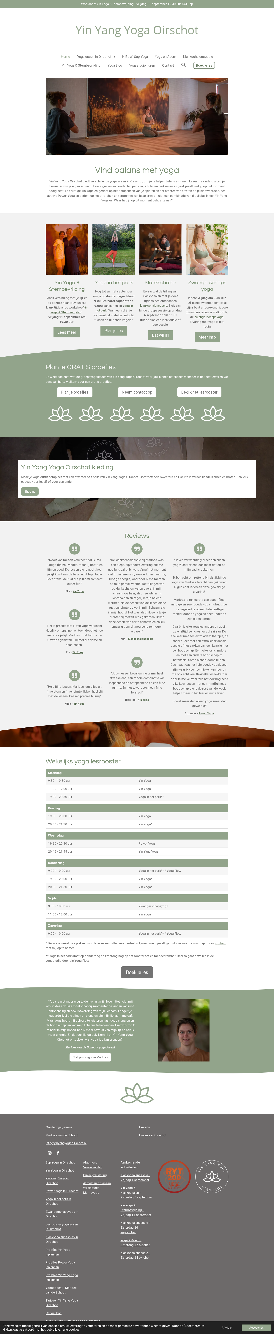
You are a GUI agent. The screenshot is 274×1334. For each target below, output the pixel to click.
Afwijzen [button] (227, 1327)
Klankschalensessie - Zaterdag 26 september (135, 1227)
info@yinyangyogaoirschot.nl (66, 1143)
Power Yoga (206, 713)
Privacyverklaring (95, 1175)
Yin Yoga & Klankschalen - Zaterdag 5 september (136, 1192)
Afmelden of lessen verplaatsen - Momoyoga (97, 1187)
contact (220, 943)
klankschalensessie (153, 305)
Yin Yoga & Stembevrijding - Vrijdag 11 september (136, 1210)
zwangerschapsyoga (208, 317)
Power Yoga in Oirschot (62, 1191)
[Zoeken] (183, 65)
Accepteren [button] (256, 1327)
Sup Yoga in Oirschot (60, 1162)
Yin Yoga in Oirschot (60, 1170)
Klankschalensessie (140, 638)
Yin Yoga (78, 591)
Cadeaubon (54, 1313)
